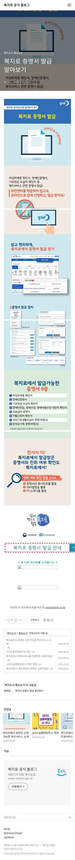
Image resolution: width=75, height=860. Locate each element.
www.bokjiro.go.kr (55, 607)
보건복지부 (9, 837)
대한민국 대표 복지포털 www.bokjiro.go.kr (21, 776)
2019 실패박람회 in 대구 (18, 651)
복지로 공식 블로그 (17, 5)
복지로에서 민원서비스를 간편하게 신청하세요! (29, 656)
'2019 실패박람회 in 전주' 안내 (21, 664)
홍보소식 (23, 633)
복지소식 (11, 633)
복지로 (7, 829)
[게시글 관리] (20, 620)
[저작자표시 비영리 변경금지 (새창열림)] (48, 620)
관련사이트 (10, 817)
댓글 (6, 751)
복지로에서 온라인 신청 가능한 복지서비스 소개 (28, 641)
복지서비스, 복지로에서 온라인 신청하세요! (27, 668)
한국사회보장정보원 (13, 833)
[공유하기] (15, 620)
